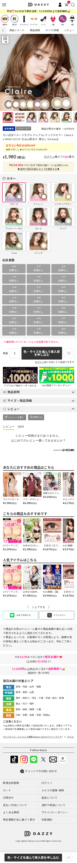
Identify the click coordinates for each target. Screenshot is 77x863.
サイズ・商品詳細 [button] (19, 400)
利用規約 (46, 819)
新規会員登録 (11, 782)
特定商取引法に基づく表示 (19, 819)
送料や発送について (53, 805)
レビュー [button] (13, 409)
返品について (49, 797)
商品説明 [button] (13, 392)
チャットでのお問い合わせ (41, 771)
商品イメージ (17, 30)
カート (7, 790)
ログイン (49, 156)
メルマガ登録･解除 (52, 790)
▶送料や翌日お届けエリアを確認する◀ (38, 169)
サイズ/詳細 (52, 30)
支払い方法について (15, 805)
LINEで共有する (23, 615)
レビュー (69, 30)
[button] (73, 71)
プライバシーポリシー (54, 812)
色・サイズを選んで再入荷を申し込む (33, 857)
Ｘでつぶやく (59, 615)
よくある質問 (11, 812)
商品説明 (35, 30)
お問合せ (8, 797)
